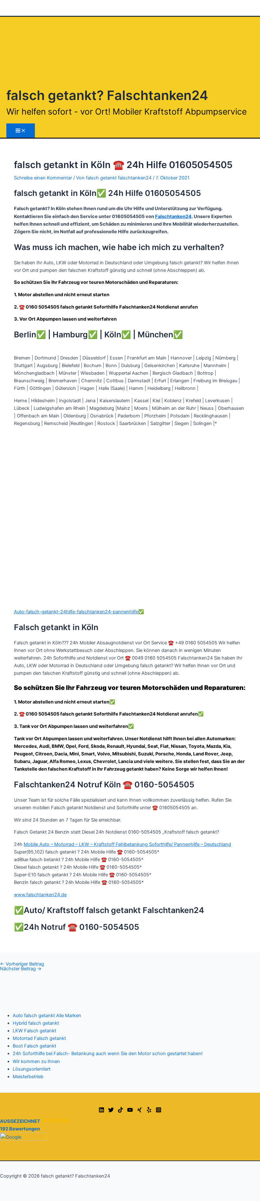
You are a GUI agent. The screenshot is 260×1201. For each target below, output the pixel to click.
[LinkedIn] (101, 1111)
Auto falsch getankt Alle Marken (47, 1015)
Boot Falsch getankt (34, 1046)
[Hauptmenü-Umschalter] (20, 130)
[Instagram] (158, 1111)
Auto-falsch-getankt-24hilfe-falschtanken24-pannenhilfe (76, 612)
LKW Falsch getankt (34, 1031)
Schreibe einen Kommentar (43, 178)
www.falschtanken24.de (40, 895)
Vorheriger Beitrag (22, 964)
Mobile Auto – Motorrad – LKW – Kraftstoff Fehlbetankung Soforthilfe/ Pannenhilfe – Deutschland (127, 844)
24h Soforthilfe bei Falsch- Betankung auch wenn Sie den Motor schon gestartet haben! (108, 1053)
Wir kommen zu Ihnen (36, 1061)
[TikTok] (120, 1111)
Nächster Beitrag (21, 969)
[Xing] (139, 1111)
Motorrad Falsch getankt (39, 1038)
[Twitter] (111, 1111)
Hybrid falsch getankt (36, 1023)
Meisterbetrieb (28, 1076)
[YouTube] (130, 1111)
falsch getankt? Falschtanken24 (107, 95)
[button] (130, 1129)
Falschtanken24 (173, 216)
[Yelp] (149, 1111)
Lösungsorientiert (31, 1069)
